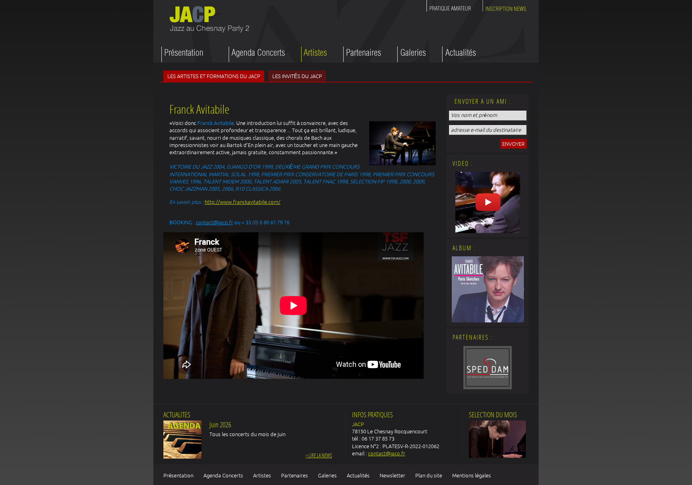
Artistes (262, 475)
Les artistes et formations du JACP (213, 76)
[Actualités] (459, 54)
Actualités (358, 475)
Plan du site (428, 475)
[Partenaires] (362, 54)
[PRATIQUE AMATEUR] (450, 7)
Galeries (327, 475)
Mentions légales (471, 475)
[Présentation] (187, 54)
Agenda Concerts (223, 475)
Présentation (178, 475)
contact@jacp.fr (214, 222)
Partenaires (294, 475)
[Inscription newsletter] (505, 7)
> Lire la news (319, 456)
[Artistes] (314, 54)
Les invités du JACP (297, 76)
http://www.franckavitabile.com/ (242, 202)
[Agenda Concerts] (257, 54)
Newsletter (392, 475)
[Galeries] (411, 54)
